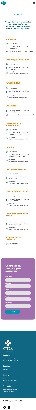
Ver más (5, 370)
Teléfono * (8, 289)
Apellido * (8, 283)
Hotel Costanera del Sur (10, 360)
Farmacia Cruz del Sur (9, 359)
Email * (7, 296)
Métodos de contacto (10, 390)
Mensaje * (8, 303)
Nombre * (8, 276)
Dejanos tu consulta (9, 391)
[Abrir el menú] (34, 3)
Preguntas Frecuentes (10, 380)
